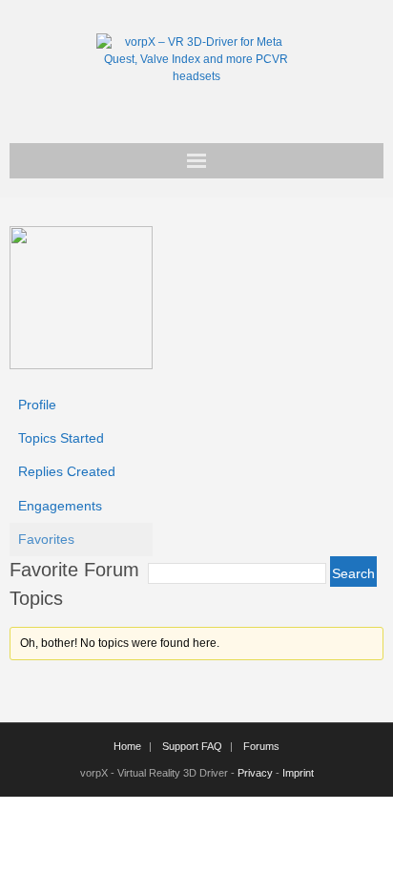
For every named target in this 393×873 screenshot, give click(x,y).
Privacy (255, 773)
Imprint (298, 773)
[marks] (81, 364)
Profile (37, 404)
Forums (261, 746)
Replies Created (66, 471)
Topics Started (61, 438)
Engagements (60, 505)
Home (127, 746)
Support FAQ (192, 746)
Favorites (46, 539)
